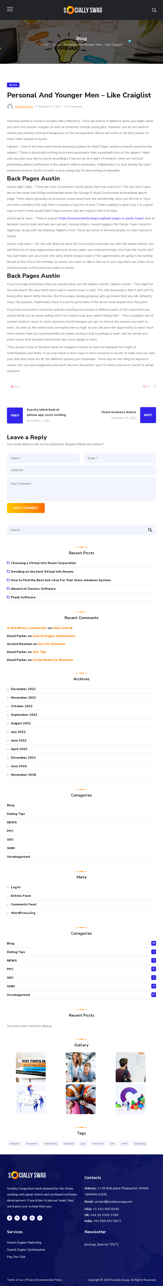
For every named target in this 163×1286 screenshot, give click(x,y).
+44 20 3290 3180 (104, 1215)
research (97, 1143)
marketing (50, 1143)
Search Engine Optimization (54, 636)
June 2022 (19, 740)
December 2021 (23, 757)
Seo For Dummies (51, 644)
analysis (14, 1143)
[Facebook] (17, 1218)
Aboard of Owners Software (33, 589)
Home (44, 44)
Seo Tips (40, 652)
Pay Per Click (16, 1257)
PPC (10, 831)
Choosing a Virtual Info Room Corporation (43, 563)
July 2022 (18, 732)
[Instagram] (24, 1218)
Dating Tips (16, 814)
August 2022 (21, 723)
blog (56, 44)
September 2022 (24, 715)
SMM (11, 848)
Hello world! (62, 628)
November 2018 (23, 775)
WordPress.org (23, 913)
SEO (10, 839)
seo (112, 1143)
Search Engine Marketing (24, 1242)
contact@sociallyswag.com (113, 1201)
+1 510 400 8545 (106, 1209)
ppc (83, 1143)
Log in (15, 887)
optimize (69, 1143)
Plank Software (23, 597)
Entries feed (21, 896)
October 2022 (22, 706)
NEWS (12, 822)
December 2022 (23, 689)
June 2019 (19, 766)
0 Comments (74, 106)
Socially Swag (24, 106)
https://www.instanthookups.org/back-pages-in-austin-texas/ (101, 218)
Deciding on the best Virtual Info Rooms (42, 571)
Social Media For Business (53, 660)
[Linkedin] (32, 1218)
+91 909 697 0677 (107, 1221)
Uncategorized (18, 857)
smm (124, 1143)
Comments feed (23, 904)
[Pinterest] (39, 1218)
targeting (140, 1143)
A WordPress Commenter (27, 628)
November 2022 (23, 697)
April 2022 (19, 749)
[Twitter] (9, 1218)
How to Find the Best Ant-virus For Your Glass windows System (61, 580)
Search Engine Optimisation (26, 1250)
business (32, 1143)
